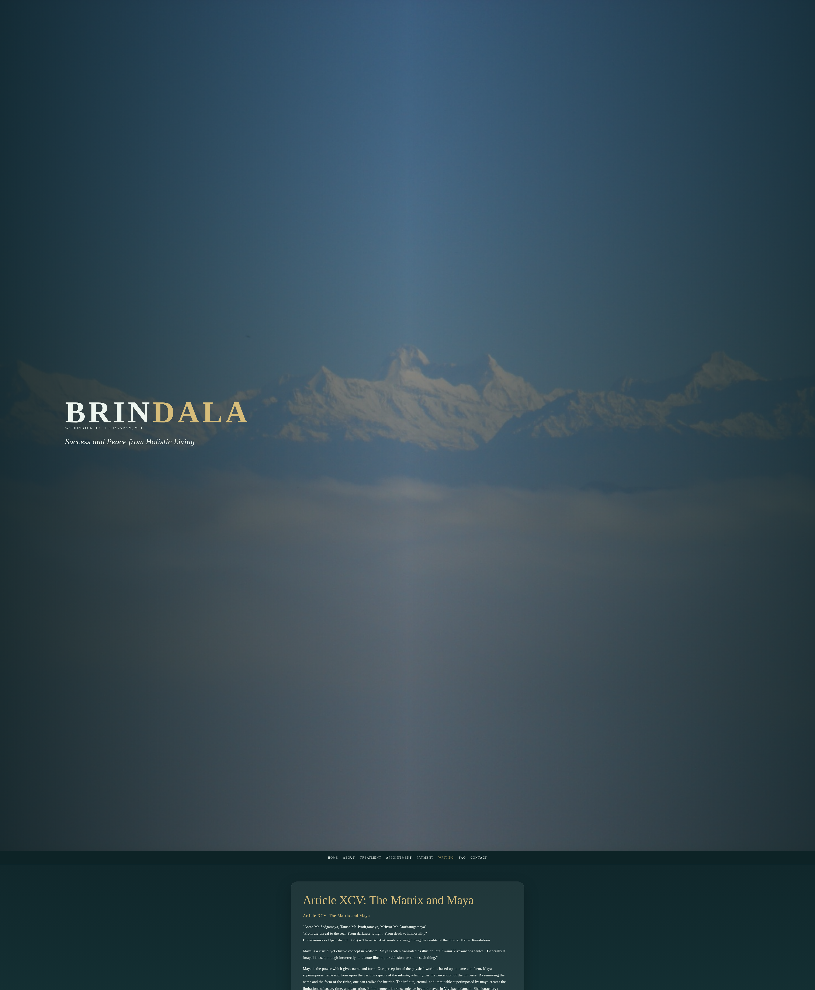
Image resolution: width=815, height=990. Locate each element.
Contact (479, 857)
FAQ (462, 857)
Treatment (370, 857)
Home (333, 857)
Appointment (399, 857)
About (349, 857)
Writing (446, 857)
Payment (425, 857)
